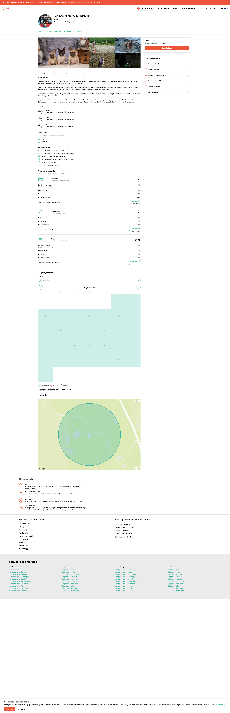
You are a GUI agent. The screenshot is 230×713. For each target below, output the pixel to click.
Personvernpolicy (219, 705)
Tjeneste (41, 276)
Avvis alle (21, 709)
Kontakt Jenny (167, 48)
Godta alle (9, 709)
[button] (167, 64)
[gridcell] (118, 301)
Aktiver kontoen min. (95, 2)
